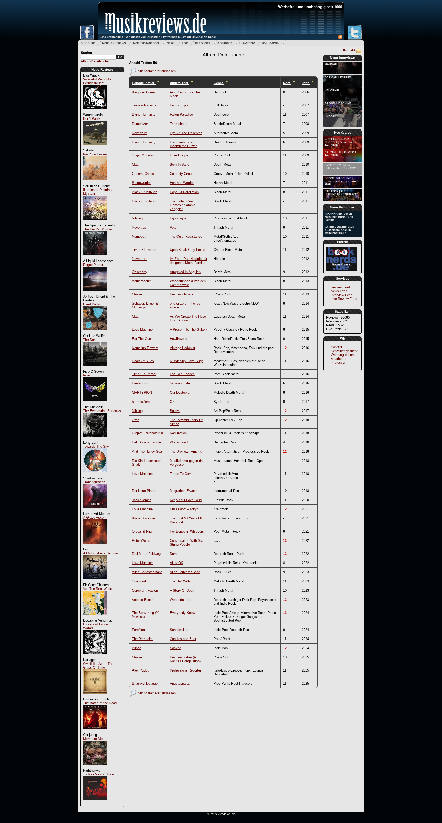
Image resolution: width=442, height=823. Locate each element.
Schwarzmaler (180, 383)
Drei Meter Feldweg (146, 554)
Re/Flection (178, 433)
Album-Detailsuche (95, 61)
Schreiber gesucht (344, 351)
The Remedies (142, 639)
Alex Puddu (140, 670)
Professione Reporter (185, 670)
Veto (173, 227)
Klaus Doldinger (143, 518)
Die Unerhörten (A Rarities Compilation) (185, 659)
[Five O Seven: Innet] (95, 404)
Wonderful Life (180, 600)
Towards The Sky (96, 446)
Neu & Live (342, 132)
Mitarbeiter (338, 359)
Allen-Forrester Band (147, 572)
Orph (135, 420)
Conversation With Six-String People (187, 542)
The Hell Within (181, 581)
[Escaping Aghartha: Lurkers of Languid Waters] (95, 657)
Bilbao (136, 648)
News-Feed (339, 291)
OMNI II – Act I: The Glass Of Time (98, 665)
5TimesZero (141, 402)
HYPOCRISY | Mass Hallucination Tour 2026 (340, 167)
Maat (135, 164)
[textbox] (98, 57)
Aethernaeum (142, 281)
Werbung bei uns (343, 355)
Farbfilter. (139, 630)
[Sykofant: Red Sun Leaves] (95, 183)
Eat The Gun (141, 339)
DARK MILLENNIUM (338, 77)
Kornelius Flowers (145, 348)
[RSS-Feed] (340, 38)
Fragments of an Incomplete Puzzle (183, 144)
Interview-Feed (341, 295)
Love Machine (142, 329)
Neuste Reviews (114, 43)
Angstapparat (180, 683)
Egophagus (178, 218)
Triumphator (178, 124)
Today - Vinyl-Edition (98, 774)
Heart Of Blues (143, 361)
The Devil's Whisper (98, 229)
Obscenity (139, 272)
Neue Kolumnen (342, 207)
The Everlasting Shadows (102, 411)
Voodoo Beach (142, 600)
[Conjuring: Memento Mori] (95, 767)
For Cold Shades (182, 374)
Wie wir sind (179, 442)
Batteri (175, 411)
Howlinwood (178, 339)
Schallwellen (179, 630)
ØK (172, 402)
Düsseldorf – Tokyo (184, 509)
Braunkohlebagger (145, 683)
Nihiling (137, 218)
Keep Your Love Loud (186, 500)
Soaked (175, 648)
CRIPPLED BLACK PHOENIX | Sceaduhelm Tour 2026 (340, 142)
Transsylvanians (144, 105)
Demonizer (140, 124)
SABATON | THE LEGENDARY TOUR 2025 (341, 193)
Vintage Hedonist (182, 348)
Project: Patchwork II (147, 433)
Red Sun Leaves (95, 154)
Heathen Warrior (182, 183)
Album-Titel (179, 83)
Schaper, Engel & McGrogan (145, 305)
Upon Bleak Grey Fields (187, 250)
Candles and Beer (183, 639)
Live (185, 43)
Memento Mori (93, 739)
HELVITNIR (332, 90)
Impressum (339, 362)
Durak (174, 554)
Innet (87, 375)
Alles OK (176, 563)
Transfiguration (94, 482)
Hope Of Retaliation (184, 192)
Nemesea (139, 237)
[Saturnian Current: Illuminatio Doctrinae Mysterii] (95, 222)
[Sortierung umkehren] (158, 83)
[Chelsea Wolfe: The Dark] (95, 368)
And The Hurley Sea (147, 451)
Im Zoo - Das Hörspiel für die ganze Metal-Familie (188, 261)
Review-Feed (340, 287)
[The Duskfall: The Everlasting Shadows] (95, 439)
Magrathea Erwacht (184, 491)
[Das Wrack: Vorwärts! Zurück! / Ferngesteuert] (95, 112)
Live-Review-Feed (344, 299)
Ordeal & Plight (143, 531)
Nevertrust (139, 133)
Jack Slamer (141, 500)
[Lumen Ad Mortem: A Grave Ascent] (95, 546)
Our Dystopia (179, 392)
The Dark (90, 340)
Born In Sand (179, 164)
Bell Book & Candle (146, 442)
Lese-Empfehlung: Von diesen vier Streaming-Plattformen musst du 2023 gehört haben (158, 36)
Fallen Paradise (181, 114)
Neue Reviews (102, 69)
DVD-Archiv (270, 43)
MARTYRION (142, 392)
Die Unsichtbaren (182, 294)
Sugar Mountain (143, 155)
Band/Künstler (144, 83)
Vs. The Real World (97, 589)
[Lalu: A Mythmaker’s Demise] (95, 582)
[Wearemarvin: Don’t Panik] (95, 147)
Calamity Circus (181, 174)
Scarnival (139, 581)
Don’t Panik (91, 119)
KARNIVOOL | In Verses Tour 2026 (340, 153)
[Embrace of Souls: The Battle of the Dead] (95, 732)
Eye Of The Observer (186, 133)
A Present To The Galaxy (188, 329)
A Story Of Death (182, 590)
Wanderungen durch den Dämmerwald (188, 283)
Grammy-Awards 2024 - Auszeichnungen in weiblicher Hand (340, 229)
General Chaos (143, 174)
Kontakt (349, 50)
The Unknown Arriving (186, 451)
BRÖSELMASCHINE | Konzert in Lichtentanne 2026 (341, 181)
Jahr (306, 83)
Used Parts (91, 304)
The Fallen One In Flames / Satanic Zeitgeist (183, 205)
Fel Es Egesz (180, 105)
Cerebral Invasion (145, 590)
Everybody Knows (183, 613)
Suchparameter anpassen (157, 71)
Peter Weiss (141, 541)
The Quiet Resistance (186, 237)
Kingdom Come (143, 92)
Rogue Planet (93, 265)
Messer (137, 294)
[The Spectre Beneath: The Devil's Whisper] (95, 258)
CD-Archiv (247, 43)
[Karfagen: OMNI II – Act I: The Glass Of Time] (95, 696)
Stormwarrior (141, 183)
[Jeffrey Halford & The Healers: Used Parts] (95, 333)
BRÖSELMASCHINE (338, 103)
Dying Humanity (144, 114)
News (171, 43)
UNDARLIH (332, 116)
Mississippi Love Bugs (186, 361)
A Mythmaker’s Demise (100, 553)
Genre (219, 83)
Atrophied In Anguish (185, 272)
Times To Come (181, 474)
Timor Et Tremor (144, 250)
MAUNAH (331, 64)
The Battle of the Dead (100, 703)
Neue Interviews (342, 58)
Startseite (88, 43)
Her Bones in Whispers (187, 531)
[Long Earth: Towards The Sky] (95, 475)
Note (287, 83)
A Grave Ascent (94, 517)
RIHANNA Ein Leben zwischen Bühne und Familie (339, 216)
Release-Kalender (146, 43)
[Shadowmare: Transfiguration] (95, 511)
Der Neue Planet (144, 491)
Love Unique (179, 155)
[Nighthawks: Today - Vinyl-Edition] (95, 803)
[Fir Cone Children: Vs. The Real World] (95, 617)
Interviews (202, 43)
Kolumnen (224, 43)
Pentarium (139, 383)
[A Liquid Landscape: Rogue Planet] (95, 293)
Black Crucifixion (144, 192)
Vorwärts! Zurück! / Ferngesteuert (97, 81)
